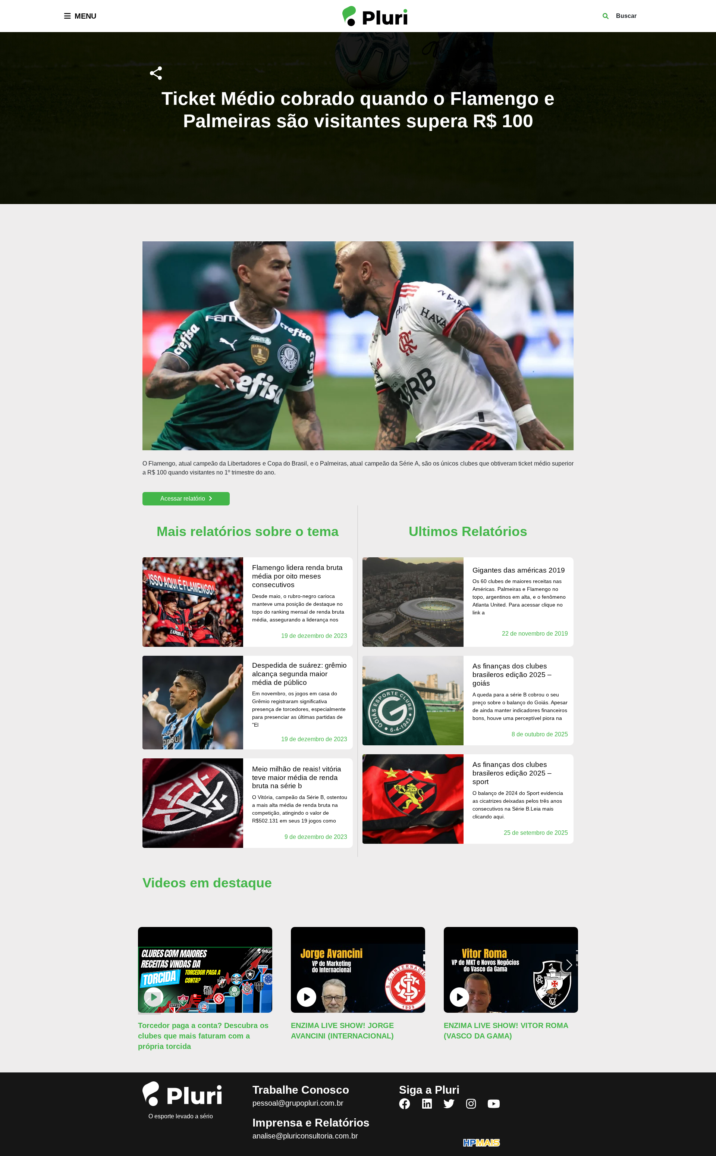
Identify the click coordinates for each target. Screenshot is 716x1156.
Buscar (626, 16)
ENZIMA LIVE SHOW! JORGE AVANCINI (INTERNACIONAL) (342, 1030)
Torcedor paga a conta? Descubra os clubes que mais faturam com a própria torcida (203, 1035)
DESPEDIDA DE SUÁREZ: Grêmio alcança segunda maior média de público (299, 673)
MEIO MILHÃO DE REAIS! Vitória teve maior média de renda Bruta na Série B (296, 777)
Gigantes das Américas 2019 (518, 570)
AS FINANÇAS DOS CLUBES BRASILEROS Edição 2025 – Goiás (512, 674)
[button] (569, 965)
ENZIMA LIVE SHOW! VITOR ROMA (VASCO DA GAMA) (506, 1030)
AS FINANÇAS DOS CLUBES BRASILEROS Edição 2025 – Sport (512, 773)
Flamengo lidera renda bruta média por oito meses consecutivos (297, 576)
